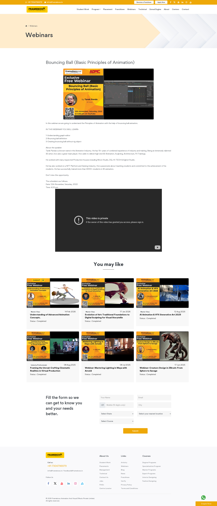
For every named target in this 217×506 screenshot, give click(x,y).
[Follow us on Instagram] (186, 2)
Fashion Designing (149, 481)
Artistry (124, 462)
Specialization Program (151, 466)
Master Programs (149, 470)
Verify (123, 481)
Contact (185, 9)
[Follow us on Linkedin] (182, 2)
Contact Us (103, 477)
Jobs (101, 481)
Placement (107, 9)
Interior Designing (149, 477)
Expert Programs (148, 473)
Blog (122, 470)
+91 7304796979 (35, 2)
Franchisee (120, 9)
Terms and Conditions (129, 488)
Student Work (83, 9)
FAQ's (101, 485)
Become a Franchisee (144, 2)
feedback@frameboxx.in (73, 471)
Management (104, 470)
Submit (135, 431)
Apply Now (161, 2)
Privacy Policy (126, 485)
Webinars (131, 9)
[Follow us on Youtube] (178, 2)
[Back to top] (210, 497)
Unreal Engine (155, 9)
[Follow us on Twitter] (174, 2)
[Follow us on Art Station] (191, 2)
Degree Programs (149, 462)
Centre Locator (105, 488)
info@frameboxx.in (54, 2)
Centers (175, 9)
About (166, 9)
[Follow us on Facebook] (170, 2)
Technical (142, 9)
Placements (104, 466)
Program (95, 9)
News (123, 473)
